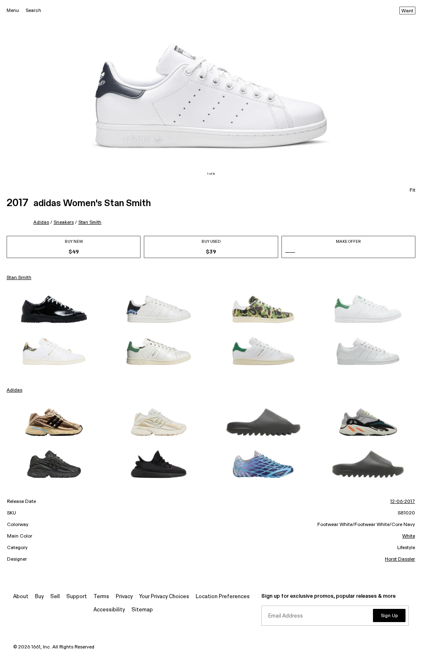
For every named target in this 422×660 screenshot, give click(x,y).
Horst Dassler (400, 559)
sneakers (64, 222)
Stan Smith (89, 222)
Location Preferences (223, 596)
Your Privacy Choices (164, 596)
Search (33, 10)
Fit (412, 190)
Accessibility (109, 610)
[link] (54, 309)
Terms (101, 596)
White (408, 536)
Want (407, 11)
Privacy (124, 596)
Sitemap (142, 610)
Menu (13, 10)
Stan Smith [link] (19, 277)
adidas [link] (14, 390)
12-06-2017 (402, 501)
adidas (41, 222)
